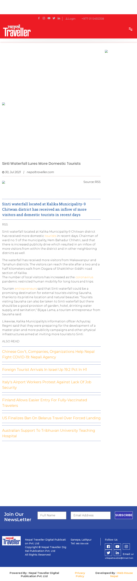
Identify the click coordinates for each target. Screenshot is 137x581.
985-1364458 (82, 543)
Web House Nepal (121, 574)
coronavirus (84, 277)
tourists (50, 236)
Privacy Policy (80, 574)
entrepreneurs (26, 288)
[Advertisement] (51, 74)
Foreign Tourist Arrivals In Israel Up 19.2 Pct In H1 (44, 369)
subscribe (123, 515)
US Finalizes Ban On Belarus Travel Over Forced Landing (51, 418)
